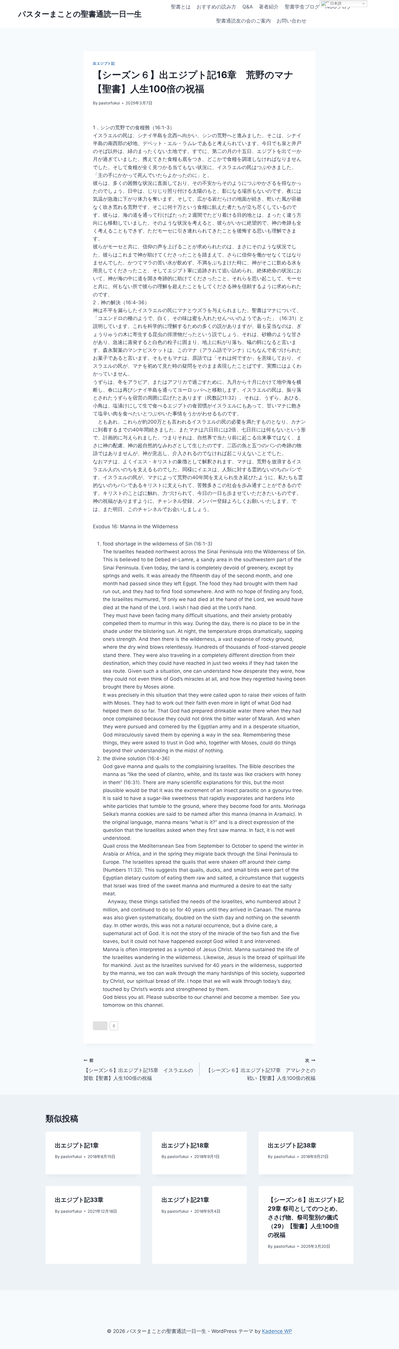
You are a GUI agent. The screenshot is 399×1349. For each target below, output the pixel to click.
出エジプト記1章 (77, 1145)
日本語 (335, 3)
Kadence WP (277, 1331)
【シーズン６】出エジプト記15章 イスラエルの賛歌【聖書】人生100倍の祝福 (138, 1069)
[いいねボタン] (100, 1025)
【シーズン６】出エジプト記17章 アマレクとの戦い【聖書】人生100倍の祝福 (260, 1069)
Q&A (247, 7)
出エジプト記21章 (185, 1199)
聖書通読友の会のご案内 (243, 21)
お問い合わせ (291, 21)
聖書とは (181, 7)
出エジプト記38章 (292, 1145)
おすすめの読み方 (216, 7)
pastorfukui (109, 103)
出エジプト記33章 (79, 1199)
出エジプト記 (104, 63)
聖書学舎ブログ (302, 7)
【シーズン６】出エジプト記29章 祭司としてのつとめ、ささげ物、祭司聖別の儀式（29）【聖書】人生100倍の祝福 (306, 1217)
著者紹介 (269, 7)
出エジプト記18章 (185, 1145)
